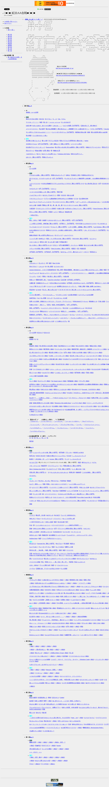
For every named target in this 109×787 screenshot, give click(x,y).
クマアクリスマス (101, 717)
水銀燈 (39, 205)
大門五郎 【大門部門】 (36, 252)
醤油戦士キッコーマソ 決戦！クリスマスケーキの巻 (73, 608)
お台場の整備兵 (72, 295)
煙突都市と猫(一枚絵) (76, 580)
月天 (78, 248)
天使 (69, 724)
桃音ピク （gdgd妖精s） (69, 311)
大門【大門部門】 (43, 144)
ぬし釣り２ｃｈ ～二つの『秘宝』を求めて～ (67, 701)
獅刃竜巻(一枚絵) (49, 349)
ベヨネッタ (32, 500)
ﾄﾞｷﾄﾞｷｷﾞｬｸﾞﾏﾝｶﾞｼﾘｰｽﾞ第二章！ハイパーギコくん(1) (74, 289)
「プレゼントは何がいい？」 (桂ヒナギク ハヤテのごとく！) (88, 318)
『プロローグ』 (34, 421)
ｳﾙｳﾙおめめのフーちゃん (80, 301)
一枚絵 (66, 580)
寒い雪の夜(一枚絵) (35, 620)
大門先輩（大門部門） (74, 279)
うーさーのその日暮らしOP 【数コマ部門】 (42, 192)
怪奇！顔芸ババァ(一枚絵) (68, 596)
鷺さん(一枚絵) (49, 683)
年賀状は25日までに (87, 175)
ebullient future (33, 538)
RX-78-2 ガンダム (44, 481)
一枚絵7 (100, 635)
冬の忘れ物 (61, 522)
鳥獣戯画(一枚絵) (73, 381)
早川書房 (66, 543)
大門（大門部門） (64, 273)
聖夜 (43, 709)
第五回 (10, 43)
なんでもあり (33, 547)
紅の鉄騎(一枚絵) (57, 406)
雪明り (44, 276)
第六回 (10, 41)
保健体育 (78, 472)
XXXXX (63, 195)
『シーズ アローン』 (46, 421)
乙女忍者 (63, 279)
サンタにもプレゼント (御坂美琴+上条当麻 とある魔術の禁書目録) (85, 178)
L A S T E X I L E (38, 558)
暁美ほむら (93, 252)
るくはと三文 (33, 462)
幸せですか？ (33, 266)
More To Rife (56, 263)
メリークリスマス (54, 311)
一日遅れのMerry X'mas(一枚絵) (58, 653)
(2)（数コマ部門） (95, 289)
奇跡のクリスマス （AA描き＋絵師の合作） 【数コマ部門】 (64, 230)
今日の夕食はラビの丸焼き (57, 283)
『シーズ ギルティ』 (35, 428)
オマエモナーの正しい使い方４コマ (40, 406)
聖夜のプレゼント (47, 157)
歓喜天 (31, 459)
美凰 (44, 484)
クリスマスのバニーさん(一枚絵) (79, 656)
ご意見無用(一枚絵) (44, 603)
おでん (94, 462)
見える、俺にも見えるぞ (49, 289)
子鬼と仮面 (101, 301)
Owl (38, 298)
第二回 (10, 49)
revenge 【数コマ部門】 (57, 459)
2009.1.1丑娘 (49, 522)
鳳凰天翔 (45, 535)
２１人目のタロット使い (39, 135)
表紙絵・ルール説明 (32, 112)
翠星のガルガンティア (58, 175)
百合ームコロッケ (79, 562)
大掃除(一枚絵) (65, 599)
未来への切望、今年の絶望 (70, 707)
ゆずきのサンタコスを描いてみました (44, 553)
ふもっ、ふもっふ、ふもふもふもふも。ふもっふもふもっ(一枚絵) (70, 369)
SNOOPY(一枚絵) (50, 590)
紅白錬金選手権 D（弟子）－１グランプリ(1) (79, 409)
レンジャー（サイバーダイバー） (51, 308)
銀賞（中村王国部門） (59, 304)
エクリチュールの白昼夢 (85, 295)
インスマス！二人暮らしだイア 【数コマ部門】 (63, 487)
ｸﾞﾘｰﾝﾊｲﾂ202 (44, 764)
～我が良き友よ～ (40, 649)
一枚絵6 (78, 586)
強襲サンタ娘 (69, 547)
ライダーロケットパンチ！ (51, 318)
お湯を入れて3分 (60, 613)
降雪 (45, 701)
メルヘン (53, 188)
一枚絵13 (60, 664)
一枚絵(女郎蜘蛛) (82, 616)
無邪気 (71, 562)
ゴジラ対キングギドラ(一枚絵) (38, 356)
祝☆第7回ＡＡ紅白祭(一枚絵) (48, 346)
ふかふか (41, 266)
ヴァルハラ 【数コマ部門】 (58, 227)
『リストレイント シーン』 (92, 424)
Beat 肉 (31, 398)
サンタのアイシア (51, 469)
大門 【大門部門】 (57, 178)
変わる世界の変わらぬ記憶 (99, 132)
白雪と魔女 (46, 150)
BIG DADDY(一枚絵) (82, 346)
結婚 (57, 242)
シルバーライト (68, 235)
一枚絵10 (45, 653)
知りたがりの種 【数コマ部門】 (93, 245)
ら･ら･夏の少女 (76, 469)
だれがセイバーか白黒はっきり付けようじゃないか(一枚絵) (59, 384)
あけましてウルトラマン (97, 487)
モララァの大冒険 (38, 599)
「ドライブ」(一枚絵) (84, 583)
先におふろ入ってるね (36, 721)
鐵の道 (44, 712)
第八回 (10, 38)
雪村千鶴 (59, 192)
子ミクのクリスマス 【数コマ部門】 (64, 202)
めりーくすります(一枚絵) (89, 406)
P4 (45, 266)
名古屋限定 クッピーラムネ (57, 535)
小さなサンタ (33, 188)
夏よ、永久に (33, 220)
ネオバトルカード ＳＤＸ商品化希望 (64, 497)
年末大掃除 (96, 497)
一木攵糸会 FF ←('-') (41, 459)
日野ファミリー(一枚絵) (95, 352)
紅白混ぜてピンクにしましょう (35, 147)
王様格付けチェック (42, 283)
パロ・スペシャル (34, 465)
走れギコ (38, 712)
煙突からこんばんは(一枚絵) (62, 389)
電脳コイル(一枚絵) (35, 626)
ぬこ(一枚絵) (33, 603)
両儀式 (69, 481)
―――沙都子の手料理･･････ (74, 525)
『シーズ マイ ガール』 (77, 428)
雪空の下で (105, 147)
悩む (30, 599)
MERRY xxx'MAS (78, 452)
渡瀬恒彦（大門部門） (36, 314)
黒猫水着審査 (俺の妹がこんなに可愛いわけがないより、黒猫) (83, 270)
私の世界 (42, 129)
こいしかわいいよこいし (43, 525)
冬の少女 (65, 308)
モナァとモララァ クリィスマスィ (71, 676)
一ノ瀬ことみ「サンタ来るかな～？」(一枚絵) (91, 596)
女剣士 (68, 175)
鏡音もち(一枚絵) (75, 623)
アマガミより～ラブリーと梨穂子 (46, 208)
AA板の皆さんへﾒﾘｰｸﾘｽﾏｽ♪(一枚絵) (52, 580)
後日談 (31, 441)
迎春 (30, 528)
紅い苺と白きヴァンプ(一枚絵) (38, 352)
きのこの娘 (32, 205)
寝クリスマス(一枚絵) (52, 596)
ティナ (67, 459)
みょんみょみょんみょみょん (59, 472)
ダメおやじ (32, 475)
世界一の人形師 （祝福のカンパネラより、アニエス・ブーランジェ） (50, 301)
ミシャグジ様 (33, 238)
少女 (84, 469)
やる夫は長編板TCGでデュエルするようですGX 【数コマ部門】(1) (61, 183)
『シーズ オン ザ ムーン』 (37, 431)
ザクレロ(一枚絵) (87, 623)
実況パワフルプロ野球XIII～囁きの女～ (72, 140)
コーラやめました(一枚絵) (41, 369)
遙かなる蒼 (70, 195)
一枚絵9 (31, 653)
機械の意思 (32, 742)
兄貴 (30, 553)
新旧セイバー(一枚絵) (35, 349)
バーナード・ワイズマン (83, 314)
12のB (101, 679)
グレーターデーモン (45, 547)
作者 (30, 369)
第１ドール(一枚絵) (35, 372)
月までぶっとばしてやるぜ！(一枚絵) (40, 630)
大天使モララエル (31, 144)
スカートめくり (34, 242)
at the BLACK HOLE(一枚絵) (60, 623)
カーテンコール (76, 532)
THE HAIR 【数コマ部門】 (80, 238)
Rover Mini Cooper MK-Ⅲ (84, 497)
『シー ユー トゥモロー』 (72, 421)
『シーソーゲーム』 (49, 428)
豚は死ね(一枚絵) (34, 389)
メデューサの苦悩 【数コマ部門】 (39, 248)
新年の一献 (43, 242)
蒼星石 (74, 248)
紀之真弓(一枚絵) (34, 616)
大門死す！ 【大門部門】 (67, 223)
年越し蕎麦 (82, 286)
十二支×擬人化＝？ (48, 731)
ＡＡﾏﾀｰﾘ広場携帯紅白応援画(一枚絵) (73, 683)
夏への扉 (44, 140)
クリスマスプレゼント (53, 727)
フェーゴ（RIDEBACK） (68, 515)
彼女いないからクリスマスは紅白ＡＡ (48, 500)
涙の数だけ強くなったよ (33, 140)
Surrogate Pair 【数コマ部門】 (46, 543)
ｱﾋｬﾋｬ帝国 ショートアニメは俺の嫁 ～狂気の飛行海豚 (74, 603)
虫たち (39, 154)
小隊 (51, 144)
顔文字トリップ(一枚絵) (36, 593)
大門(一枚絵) (67, 352)
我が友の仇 (47, 721)
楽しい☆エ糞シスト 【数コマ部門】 (40, 490)
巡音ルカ (61, 212)
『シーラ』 (79, 424)
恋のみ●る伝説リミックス (46, 613)
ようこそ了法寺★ (72, 490)
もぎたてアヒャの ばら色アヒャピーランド (43, 664)
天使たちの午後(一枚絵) (79, 352)
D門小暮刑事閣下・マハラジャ (68, 245)
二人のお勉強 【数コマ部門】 (91, 472)
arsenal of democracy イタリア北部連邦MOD (42, 270)
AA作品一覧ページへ (10, 21)
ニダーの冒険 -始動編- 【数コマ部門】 (80, 227)
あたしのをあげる (75, 721)
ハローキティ (64, 318)
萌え (42, 562)
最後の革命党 (33, 235)
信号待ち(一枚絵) (34, 384)
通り (30, 558)
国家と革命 (87, 580)
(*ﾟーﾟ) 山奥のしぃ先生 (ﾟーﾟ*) (44, 398)
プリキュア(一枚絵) (35, 580)
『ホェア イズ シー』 (87, 421)
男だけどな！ (55, 481)
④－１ (39, 438)
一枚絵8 (53, 603)
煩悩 (81, 626)
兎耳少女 (32, 456)
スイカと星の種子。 (35, 295)
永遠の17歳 (60, 208)
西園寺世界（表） (41, 279)
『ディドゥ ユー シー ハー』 (50, 424)
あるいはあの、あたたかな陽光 (42, 125)
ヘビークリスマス (34, 183)
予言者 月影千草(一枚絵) (37, 596)
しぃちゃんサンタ (75, 459)
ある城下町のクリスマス (68, 727)
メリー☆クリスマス (58, 525)
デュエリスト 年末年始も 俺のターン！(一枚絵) (57, 620)
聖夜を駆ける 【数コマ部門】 (72, 465)
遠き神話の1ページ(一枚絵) (66, 346)
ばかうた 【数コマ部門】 (33, 157)
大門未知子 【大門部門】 (52, 252)
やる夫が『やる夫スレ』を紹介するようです (80, 393)
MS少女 (41, 119)
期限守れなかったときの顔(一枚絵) (40, 409)
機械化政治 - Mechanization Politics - (93, 727)
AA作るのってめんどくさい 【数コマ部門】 (78, 208)
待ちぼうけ (32, 543)
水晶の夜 (66, 276)
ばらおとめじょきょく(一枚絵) (89, 679)
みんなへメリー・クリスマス (49, 273)
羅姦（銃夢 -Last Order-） (94, 286)
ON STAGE (88, 308)
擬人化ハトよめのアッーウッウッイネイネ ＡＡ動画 (60, 558)
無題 (41, 122)
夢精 (49, 697)
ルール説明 (32, 168)
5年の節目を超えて (35, 749)
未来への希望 (38, 701)
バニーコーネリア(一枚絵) (94, 356)
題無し (48, 484)
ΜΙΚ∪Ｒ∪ (32, 518)
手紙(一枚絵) (90, 372)
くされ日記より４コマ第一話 (54, 593)
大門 (99, 183)
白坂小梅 (28, 125)
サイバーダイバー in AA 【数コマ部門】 (75, 205)
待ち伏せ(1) (75, 389)
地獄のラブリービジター (93, 147)
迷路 (88, 132)
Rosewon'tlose (50, 147)
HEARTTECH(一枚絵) (62, 364)
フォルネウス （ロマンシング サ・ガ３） (80, 535)
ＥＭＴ (39, 276)
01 (35, 339)
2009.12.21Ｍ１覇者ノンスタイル (43, 528)
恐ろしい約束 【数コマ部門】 (38, 212)
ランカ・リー (33, 481)
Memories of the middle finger (63, 403)
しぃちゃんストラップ (79, 456)
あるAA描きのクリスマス (37, 230)
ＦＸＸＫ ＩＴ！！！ (32, 122)
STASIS (69, 456)
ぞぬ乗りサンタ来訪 (35, 731)
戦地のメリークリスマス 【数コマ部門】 (73, 500)
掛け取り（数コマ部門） (54, 276)
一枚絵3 (68, 583)
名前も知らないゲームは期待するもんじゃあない (50, 583)
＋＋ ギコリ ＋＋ (35, 752)
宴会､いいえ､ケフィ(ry (98, 608)
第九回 (10, 36)
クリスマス (46, 227)
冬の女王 (57, 515)
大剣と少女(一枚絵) (99, 623)
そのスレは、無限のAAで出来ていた (76, 555)
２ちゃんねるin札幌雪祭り (37, 727)
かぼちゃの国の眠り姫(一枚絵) (53, 359)
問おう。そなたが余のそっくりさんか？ (56, 314)
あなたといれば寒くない (49, 154)
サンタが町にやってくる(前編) (96, 364)
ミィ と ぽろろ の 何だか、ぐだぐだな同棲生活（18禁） (46, 679)
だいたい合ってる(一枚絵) (63, 349)
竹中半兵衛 (79, 223)
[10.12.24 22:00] (95, 369)
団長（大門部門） (34, 308)
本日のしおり (33, 535)
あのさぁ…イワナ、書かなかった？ (72, 252)
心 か (55, 119)
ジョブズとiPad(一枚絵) (79, 403)
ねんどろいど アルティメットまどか (40, 202)
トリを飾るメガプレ (61, 321)
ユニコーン (93, 238)
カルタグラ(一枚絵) (48, 372)
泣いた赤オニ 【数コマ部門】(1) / (39, 245)
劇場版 (81, 245)
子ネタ (31, 764)
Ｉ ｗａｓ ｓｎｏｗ (54, 122)
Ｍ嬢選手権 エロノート (71, 635)
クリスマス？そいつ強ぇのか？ (38, 656)
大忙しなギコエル (63, 721)
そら (61, 465)
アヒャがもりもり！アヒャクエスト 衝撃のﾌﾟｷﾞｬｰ (45, 707)
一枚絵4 (74, 583)
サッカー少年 (37, 494)
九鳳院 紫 (32, 283)
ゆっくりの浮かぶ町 (69, 518)
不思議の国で (63, 242)
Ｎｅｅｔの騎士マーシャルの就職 (39, 659)
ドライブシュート (53, 465)
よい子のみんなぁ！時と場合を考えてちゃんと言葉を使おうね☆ (49, 586)
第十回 (10, 34)
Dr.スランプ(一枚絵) (44, 381)
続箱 (30, 403)
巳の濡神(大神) (83, 198)
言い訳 (71, 653)
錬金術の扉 (68, 212)
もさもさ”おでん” (89, 717)
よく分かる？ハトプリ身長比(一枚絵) (46, 411)
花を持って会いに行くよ (77, 356)
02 (37, 339)
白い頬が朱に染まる (91, 183)
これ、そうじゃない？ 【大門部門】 (95, 230)
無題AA (72, 543)
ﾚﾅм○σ (38, 518)
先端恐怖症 (62, 490)
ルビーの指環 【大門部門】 (71, 125)
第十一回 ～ (11, 30)
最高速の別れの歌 (80, 132)
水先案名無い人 (42, 697)
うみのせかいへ (31, 154)
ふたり (56, 212)
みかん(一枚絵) (84, 590)
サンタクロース (92, 500)
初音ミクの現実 (34, 532)
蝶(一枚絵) (50, 649)
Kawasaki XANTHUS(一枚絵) (91, 389)
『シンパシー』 (89, 428)
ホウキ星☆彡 (72, 704)
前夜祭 (31, 339)
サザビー (55, 245)
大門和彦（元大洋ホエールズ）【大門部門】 (80, 283)
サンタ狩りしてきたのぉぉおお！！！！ (38, 132)
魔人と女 (32, 712)
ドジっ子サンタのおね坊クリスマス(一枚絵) (87, 620)
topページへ (7, 23)
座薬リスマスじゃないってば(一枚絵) (53, 626)
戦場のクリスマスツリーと (72, 406)
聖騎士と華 (45, 205)
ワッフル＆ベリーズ (35, 227)
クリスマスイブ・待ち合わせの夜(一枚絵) (45, 386)
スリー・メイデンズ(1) (94, 403)
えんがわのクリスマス (89, 223)
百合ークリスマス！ (35, 318)
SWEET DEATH (40, 456)
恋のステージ (30, 150)
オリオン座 (42, 704)
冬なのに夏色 (33, 704)
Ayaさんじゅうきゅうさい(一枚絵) (55, 393)
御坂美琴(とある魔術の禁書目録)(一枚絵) (90, 384)
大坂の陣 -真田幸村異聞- (36, 393)
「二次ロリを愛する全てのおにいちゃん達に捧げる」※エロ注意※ (49, 717)
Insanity (59, 745)
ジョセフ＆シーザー (35, 195)
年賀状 (50, 212)
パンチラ (32, 515)
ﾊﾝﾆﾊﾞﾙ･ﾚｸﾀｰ (66, 532)
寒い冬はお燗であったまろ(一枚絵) (74, 593)
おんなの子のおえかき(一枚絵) (54, 635)
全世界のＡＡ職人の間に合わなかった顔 (41, 321)
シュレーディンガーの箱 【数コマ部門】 (45, 452)
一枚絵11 (52, 656)
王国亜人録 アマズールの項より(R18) (47, 568)
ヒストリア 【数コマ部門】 (40, 487)
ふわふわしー (33, 263)
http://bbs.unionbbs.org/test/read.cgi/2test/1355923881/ (72, 82)
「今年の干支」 (34, 215)
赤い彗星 (50, 266)
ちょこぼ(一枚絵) (95, 590)
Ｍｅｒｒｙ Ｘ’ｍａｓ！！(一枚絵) (40, 623)
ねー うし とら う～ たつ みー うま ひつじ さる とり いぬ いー (48, 724)
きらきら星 (51, 242)
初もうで (61, 555)
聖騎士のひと (44, 311)
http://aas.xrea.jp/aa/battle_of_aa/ (64, 68)
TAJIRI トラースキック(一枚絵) (59, 356)
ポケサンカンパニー (83, 558)
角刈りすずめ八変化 (32, 119)
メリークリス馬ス (76, 144)
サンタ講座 (63, 568)
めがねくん (93, 558)
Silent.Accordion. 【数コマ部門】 (61, 248)
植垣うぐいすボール (83, 704)
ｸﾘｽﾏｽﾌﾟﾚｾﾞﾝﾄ (46, 745)
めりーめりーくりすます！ (60, 484)
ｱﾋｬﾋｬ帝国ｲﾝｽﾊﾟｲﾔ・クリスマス (93, 724)
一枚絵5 (72, 586)
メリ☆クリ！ (57, 518)
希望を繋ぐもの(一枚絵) (71, 679)
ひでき (76, 198)
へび (77, 202)
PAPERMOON (57, 532)
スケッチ (50, 298)
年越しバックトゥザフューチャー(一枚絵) (42, 364)
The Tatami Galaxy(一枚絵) (59, 381)
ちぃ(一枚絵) (33, 381)
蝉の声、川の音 (40, 515)
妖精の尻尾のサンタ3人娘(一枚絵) (43, 403)
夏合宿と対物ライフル (56, 352)
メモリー (86, 252)
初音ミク (32, 279)
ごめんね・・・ (57, 125)
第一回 (10, 50)
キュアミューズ (34, 273)
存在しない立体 (84, 487)
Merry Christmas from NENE (37, 469)
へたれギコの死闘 (34, 676)
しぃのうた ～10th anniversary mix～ (90, 202)
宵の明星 (28, 135)
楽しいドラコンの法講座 (36, 683)
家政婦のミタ (93, 301)
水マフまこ (48, 119)
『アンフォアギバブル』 (67, 424)
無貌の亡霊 (56, 150)
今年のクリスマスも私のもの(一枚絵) (67, 590)
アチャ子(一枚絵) (84, 381)
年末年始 (63, 481)
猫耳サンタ (48, 497)
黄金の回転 (38, 150)
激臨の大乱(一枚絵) (95, 346)
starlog (86, 140)
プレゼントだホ (34, 311)
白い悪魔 (43, 298)
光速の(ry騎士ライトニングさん (56, 456)
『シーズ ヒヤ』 (58, 421)
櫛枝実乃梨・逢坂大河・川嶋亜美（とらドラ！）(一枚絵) (89, 349)
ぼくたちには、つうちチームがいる (40, 178)
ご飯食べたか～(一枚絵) (52, 599)
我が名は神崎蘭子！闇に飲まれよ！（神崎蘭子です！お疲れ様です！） (67, 129)
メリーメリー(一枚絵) (35, 359)
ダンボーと (42, 263)
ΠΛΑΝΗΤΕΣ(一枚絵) (35, 608)
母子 (66, 522)
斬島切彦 (83, 248)
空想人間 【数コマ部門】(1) (37, 472)
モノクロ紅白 (60, 547)
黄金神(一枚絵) (33, 346)
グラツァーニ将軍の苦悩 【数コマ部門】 (70, 528)
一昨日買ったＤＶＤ (46, 532)
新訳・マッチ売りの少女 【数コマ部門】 (58, 238)
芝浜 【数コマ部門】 (64, 469)
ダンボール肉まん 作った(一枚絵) (89, 630)
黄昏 (30, 504)
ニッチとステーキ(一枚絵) (78, 364)
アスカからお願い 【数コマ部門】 (39, 175)
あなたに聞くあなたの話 (42, 760)
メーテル (32, 568)
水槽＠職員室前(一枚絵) (36, 590)
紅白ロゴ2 (47, 332)
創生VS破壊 (33, 697)
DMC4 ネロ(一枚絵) (47, 389)
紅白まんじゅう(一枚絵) (36, 635)
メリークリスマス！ (32, 129)
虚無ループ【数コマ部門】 (62, 144)
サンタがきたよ (102, 223)
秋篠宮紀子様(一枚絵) (49, 608)
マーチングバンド (46, 518)
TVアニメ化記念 (53, 140)
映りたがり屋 (33, 613)
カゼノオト (87, 528)
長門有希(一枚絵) (80, 372)
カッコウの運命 (47, 749)
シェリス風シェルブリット (77, 484)
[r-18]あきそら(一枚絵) (36, 414)
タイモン (72, 314)
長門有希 (61, 452)
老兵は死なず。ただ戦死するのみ (56, 704)
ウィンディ (32, 276)
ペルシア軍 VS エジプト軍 (37, 286)
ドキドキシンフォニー (36, 198)
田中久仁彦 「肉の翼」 (36, 550)
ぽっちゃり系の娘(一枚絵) (100, 603)
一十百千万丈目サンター (36, 522)
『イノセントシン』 (62, 428)
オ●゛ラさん (62, 119)
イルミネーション (62, 565)
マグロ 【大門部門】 (96, 129)
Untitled (62, 697)
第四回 (10, 45)
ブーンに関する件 (44, 565)
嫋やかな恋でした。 (77, 154)
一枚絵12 (58, 656)
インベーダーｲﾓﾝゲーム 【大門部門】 (63, 132)
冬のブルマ (59, 543)
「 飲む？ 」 (42, 304)
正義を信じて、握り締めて (89, 125)
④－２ (44, 438)
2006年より (42, 238)
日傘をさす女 (33, 304)
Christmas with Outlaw (64, 154)
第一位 (45, 122)
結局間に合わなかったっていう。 (67, 286)
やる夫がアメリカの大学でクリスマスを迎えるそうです (80, 359)
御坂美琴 (44, 465)
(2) (83, 183)
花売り (49, 304)
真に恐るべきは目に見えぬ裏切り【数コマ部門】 (70, 147)
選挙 (58, 195)
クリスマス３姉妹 (34, 562)
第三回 (10, 47)
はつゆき (38, 289)
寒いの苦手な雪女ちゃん (46, 235)
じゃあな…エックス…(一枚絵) (64, 372)
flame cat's (74, 717)
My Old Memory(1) (57, 409)
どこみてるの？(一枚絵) (78, 599)
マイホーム (38, 673)
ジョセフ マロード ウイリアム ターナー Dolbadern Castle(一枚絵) (72, 659)
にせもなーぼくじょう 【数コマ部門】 (59, 220)
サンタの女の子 (66, 122)
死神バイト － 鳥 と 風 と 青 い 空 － (56, 562)
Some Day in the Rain (54, 279)
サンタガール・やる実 (60, 298)
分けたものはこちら (61, 398)
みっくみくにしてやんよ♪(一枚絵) (91, 586)
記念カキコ (55, 697)
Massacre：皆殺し (51, 669)
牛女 (30, 525)
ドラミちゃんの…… (49, 295)
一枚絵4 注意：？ (59, 742)
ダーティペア (59, 235)
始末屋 (31, 701)
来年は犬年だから (77, 724)
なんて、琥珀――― (35, 484)
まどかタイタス (59, 266)
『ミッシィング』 (34, 424)
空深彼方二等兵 (75, 175)
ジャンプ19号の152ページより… (52, 538)
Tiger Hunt (55, 490)
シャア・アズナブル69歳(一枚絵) (96, 593)
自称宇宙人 (32, 298)
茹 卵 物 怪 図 (56, 205)
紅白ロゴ (40, 332)
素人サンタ (38, 653)
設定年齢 (65, 656)
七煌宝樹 (32, 208)
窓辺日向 (32, 289)
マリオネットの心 (61, 295)
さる (105, 679)
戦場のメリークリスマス (36, 497)
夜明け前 (72, 472)
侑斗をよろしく (86, 462)
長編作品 (38, 745)
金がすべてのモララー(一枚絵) (95, 683)
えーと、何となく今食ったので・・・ (52, 616)
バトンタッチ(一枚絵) (101, 659)
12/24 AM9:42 (33, 565)
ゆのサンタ (49, 515)
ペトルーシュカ (51, 286)
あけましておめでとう (49, 195)
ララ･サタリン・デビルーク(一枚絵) (79, 398)
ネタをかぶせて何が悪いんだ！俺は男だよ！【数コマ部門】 (76, 494)
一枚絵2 (31, 583)
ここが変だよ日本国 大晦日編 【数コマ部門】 (43, 223)
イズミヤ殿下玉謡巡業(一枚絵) (38, 376)
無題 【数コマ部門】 (51, 550)
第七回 (10, 40)
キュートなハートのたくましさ (68, 630)
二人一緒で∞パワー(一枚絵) (88, 635)
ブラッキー (68, 452)
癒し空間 (60, 270)
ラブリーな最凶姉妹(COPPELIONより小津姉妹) (58, 198)
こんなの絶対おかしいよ (76, 308)
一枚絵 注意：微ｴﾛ (35, 757)
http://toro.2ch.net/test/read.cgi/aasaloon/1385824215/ (70, 75)
